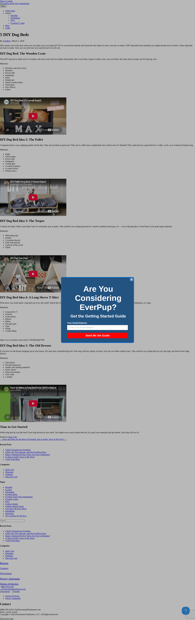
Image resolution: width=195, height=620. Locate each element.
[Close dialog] (131, 279)
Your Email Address (77, 323)
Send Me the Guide (98, 335)
